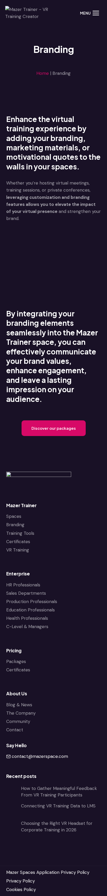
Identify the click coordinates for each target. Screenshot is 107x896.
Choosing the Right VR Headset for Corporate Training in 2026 (56, 826)
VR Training (17, 550)
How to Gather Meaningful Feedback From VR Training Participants (59, 791)
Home (42, 73)
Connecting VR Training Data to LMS (58, 806)
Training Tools (20, 533)
